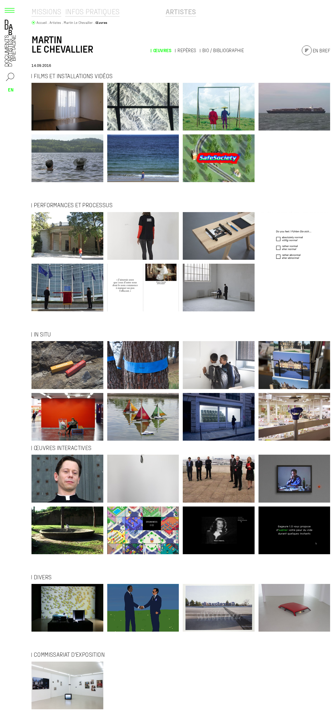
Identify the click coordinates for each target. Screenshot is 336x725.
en (11, 89)
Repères (186, 50)
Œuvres (162, 50)
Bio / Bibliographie (223, 50)
